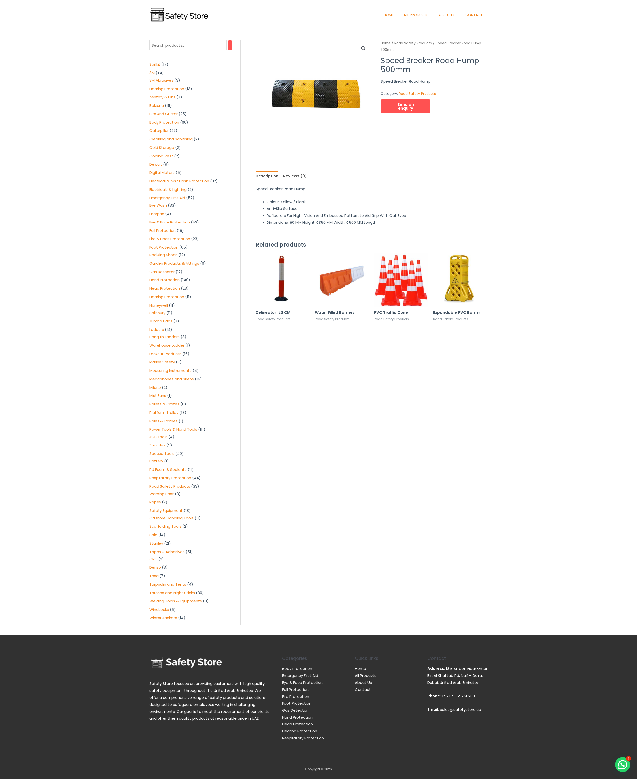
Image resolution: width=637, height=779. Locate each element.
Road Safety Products (413, 43)
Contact (474, 14)
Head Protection (297, 724)
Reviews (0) (295, 176)
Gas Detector (295, 710)
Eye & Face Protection (302, 682)
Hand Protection (297, 717)
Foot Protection (296, 703)
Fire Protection (295, 696)
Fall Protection (295, 689)
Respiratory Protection (303, 738)
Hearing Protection (299, 731)
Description (267, 176)
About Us (446, 14)
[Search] (230, 45)
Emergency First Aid (300, 675)
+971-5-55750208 (458, 696)
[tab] (267, 176)
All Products (416, 14)
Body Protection (297, 668)
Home (389, 14)
